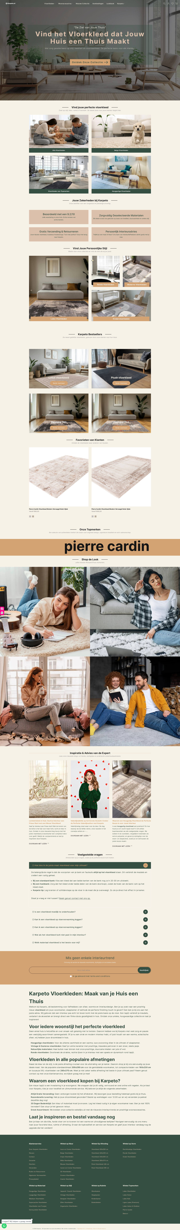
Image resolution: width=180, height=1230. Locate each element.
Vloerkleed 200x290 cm (100, 1149)
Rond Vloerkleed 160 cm (100, 1164)
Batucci (125, 1213)
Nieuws (31, 1153)
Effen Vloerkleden (66, 1202)
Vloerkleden (49, 4)
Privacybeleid (34, 1179)
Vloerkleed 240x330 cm (100, 1157)
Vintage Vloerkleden (67, 1195)
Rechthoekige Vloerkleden (132, 1149)
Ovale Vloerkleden (129, 1157)
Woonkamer (96, 1191)
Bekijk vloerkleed (59, 383)
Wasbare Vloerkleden (36, 1198)
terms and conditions (100, 976)
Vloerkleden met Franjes (37, 1206)
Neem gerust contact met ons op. (75, 898)
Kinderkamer (96, 1198)
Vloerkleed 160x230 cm (100, 1153)
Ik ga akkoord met (91, 976)
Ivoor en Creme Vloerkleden (70, 1149)
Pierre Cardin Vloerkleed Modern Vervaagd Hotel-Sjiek (48, 509)
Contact (32, 1157)
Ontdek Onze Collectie (87, 62)
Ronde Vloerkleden (129, 1153)
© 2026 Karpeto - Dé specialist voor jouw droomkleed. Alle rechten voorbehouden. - (55, 1228)
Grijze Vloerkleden (66, 1157)
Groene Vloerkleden (67, 1175)
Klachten (32, 1164)
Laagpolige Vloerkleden (37, 1195)
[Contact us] (4, 1225)
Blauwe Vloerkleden (67, 1164)
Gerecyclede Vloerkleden (38, 1210)
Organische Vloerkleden (68, 1206)
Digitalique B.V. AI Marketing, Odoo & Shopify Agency (91, 1228)
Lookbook (110, 4)
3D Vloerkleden (65, 1171)
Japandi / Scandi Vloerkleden (70, 1191)
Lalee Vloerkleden (129, 1191)
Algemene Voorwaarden (37, 1175)
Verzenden (33, 1168)
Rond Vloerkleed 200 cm (100, 1168)
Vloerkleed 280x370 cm (100, 1160)
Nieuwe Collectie (82, 4)
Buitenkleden (96, 1202)
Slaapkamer (96, 1195)
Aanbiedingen (98, 4)
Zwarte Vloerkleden (67, 1179)
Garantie (32, 1160)
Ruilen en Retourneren (37, 1171)
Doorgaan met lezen (38, 844)
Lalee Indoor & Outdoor (131, 1206)
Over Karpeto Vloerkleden (38, 1149)
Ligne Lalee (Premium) (131, 1202)
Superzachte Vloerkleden (38, 1202)
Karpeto (120, 4)
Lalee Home (127, 1195)
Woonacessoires (65, 4)
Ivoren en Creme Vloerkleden (70, 1168)
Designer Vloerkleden (68, 1198)
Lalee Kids (126, 1198)
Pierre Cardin (127, 1210)
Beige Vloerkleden (66, 1153)
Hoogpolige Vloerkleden (37, 1191)
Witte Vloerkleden (66, 1160)
